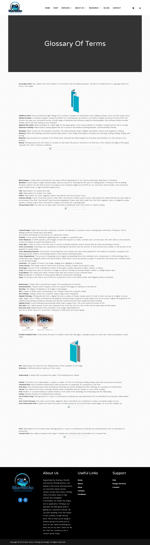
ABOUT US (79, 8)
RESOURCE (93, 8)
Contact (117, 8)
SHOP (55, 8)
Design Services (119, 483)
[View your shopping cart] (133, 8)
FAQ (114, 480)
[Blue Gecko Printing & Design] (15, 7)
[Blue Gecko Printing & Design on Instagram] (25, 500)
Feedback (82, 494)
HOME (47, 8)
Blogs (106, 8)
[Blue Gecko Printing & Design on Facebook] (20, 500)
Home (80, 480)
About (80, 483)
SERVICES (65, 8)
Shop (80, 487)
